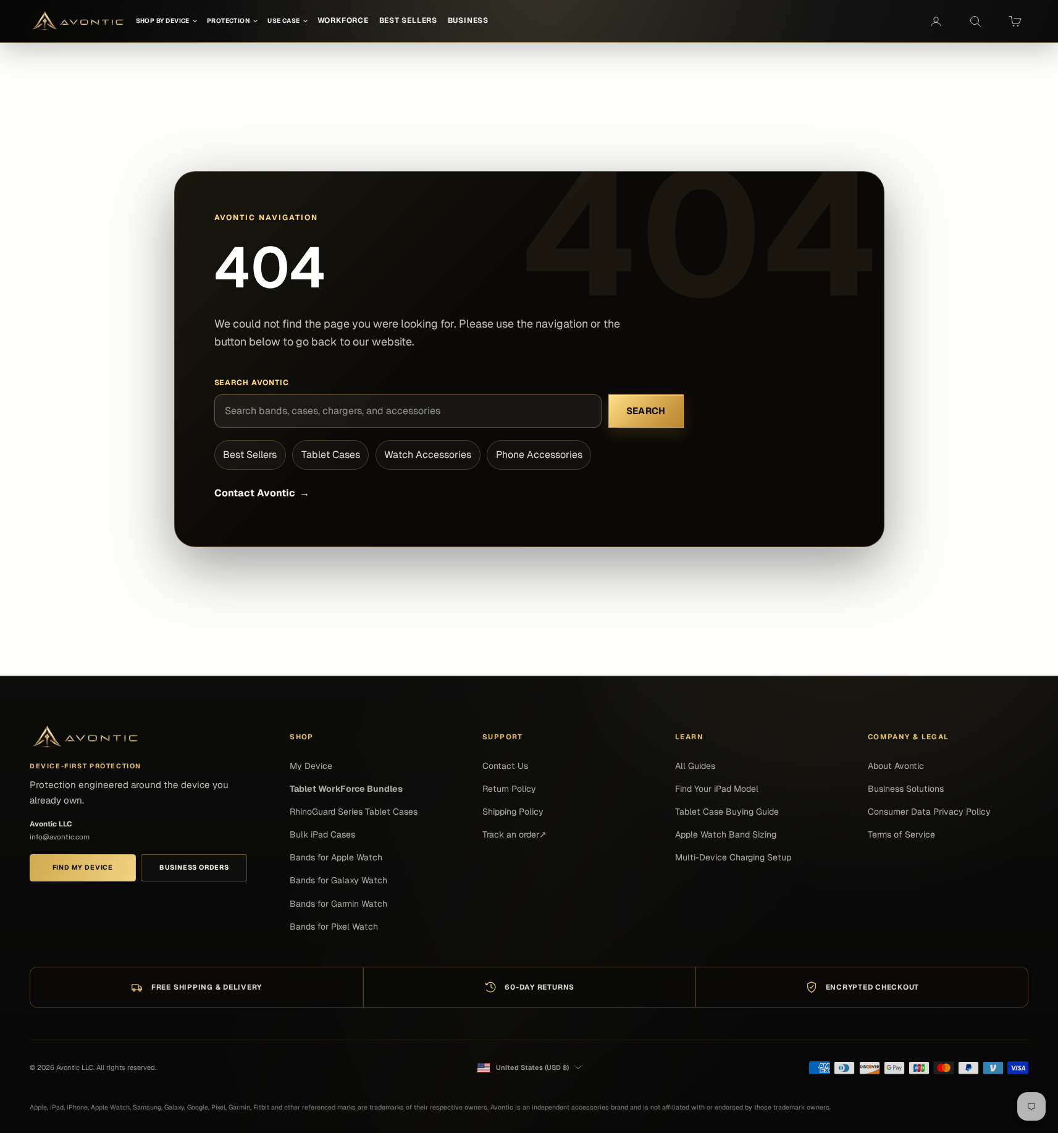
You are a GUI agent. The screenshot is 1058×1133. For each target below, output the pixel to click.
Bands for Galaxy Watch (338, 880)
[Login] (935, 21)
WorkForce (343, 20)
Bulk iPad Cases (322, 834)
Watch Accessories (427, 454)
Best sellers (408, 20)
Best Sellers (250, 454)
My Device (311, 765)
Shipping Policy (513, 811)
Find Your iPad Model (716, 788)
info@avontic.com (60, 836)
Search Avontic (252, 383)
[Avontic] (85, 737)
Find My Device (82, 867)
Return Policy (509, 788)
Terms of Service (901, 834)
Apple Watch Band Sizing (725, 834)
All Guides (695, 765)
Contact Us (505, 765)
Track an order (514, 834)
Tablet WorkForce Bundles (346, 788)
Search (646, 411)
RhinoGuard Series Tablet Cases (354, 811)
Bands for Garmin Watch (338, 903)
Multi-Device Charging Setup (733, 857)
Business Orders (194, 867)
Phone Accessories (539, 454)
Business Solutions (906, 788)
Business (468, 20)
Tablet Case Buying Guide (727, 811)
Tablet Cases (330, 454)
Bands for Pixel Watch (334, 926)
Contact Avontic (261, 492)
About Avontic (896, 765)
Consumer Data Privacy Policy (929, 811)
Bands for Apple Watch (336, 857)
